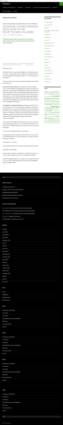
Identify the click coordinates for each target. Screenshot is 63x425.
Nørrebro (46, 62)
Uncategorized (47, 73)
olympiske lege (57, 118)
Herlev (45, 40)
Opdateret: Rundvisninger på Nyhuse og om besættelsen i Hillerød (20, 29)
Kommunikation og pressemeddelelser (41, 7)
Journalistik (28, 7)
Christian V (48, 101)
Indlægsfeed (5, 294)
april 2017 (4, 245)
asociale (51, 94)
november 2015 (6, 268)
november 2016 (6, 256)
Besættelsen (6, 23)
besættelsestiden (53, 98)
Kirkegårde (34, 23)
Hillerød (54, 106)
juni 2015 (4, 279)
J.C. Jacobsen (54, 110)
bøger (56, 100)
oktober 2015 (5, 270)
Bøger (45, 27)
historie (28, 23)
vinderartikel (56, 122)
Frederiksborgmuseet (56, 104)
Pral (45, 65)
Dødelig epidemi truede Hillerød (10, 192)
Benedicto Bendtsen (48, 96)
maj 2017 (4, 243)
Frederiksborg (48, 104)
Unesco (46, 76)
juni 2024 (4, 229)
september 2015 (6, 273)
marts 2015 (5, 281)
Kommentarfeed (6, 297)
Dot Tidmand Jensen (7, 210)
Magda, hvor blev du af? (14, 216)
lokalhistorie (54, 114)
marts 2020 (5, 232)
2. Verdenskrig (47, 22)
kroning (48, 114)
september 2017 (6, 240)
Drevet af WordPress (6, 423)
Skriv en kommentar (17, 35)
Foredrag (12, 23)
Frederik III (58, 103)
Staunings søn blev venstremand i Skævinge (12, 189)
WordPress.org (6, 300)
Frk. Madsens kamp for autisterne (10, 198)
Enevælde (46, 34)
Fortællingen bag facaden (8, 187)
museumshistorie (51, 116)
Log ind (4, 291)
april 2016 (4, 262)
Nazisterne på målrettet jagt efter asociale (12, 195)
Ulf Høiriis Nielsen (6, 219)
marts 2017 (5, 248)
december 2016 (6, 254)
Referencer (55, 7)
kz (51, 114)
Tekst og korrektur (7, 11)
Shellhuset (46, 68)
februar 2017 (5, 251)
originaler (46, 119)
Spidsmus (46, 121)
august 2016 (5, 259)
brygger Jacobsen (51, 100)
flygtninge (53, 103)
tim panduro (50, 121)
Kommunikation (48, 56)
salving (59, 119)
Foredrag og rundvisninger (8, 7)
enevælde (53, 101)
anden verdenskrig (51, 92)
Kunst (45, 59)
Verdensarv (47, 79)
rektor (56, 119)
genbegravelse (47, 107)
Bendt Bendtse (57, 94)
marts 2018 (5, 237)
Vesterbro (46, 81)
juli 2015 (4, 276)
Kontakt (15, 11)
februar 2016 (5, 265)
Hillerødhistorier (21, 23)
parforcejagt (51, 120)
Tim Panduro (6, 4)
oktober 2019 (5, 234)
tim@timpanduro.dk (13, 123)
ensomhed (57, 101)
